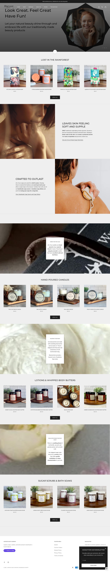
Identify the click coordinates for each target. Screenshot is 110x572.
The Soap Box (53, 7)
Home (18, 7)
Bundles (31, 7)
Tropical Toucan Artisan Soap (68, 81)
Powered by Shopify (23, 559)
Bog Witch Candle (41, 301)
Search (56, 536)
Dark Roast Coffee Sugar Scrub (95, 502)
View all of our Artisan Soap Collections (72, 132)
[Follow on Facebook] (4, 554)
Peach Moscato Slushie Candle (95, 301)
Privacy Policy (57, 545)
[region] (55, 23)
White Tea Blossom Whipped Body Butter (42, 401)
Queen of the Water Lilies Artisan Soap (95, 81)
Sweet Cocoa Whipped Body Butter (14, 401)
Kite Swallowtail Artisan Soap (14, 81)
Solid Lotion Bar (68, 401)
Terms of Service (58, 547)
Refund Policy (57, 542)
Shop (24, 7)
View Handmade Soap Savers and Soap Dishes (28, 186)
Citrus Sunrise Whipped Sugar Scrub (41, 81)
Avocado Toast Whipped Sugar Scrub (15, 502)
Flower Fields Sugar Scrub (68, 502)
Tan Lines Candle (68, 301)
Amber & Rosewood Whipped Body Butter (95, 401)
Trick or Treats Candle (15, 301)
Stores (45, 7)
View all (55, 89)
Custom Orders (58, 539)
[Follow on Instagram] (8, 554)
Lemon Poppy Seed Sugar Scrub (41, 502)
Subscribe (93, 565)
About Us (38, 7)
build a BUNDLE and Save (55, 31)
